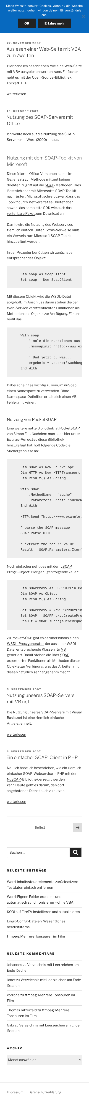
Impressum (15, 1092)
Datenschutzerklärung (45, 1092)
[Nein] (83, 16)
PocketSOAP (69, 428)
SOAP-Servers (53, 712)
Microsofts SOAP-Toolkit (56, 191)
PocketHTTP (17, 83)
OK (26, 23)
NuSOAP (14, 779)
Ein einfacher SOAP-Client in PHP (42, 757)
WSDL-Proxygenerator (25, 644)
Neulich (13, 768)
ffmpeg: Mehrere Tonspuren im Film (36, 936)
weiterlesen (16, 94)
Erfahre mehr (54, 23)
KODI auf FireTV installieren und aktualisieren (43, 912)
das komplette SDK (34, 208)
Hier (10, 66)
